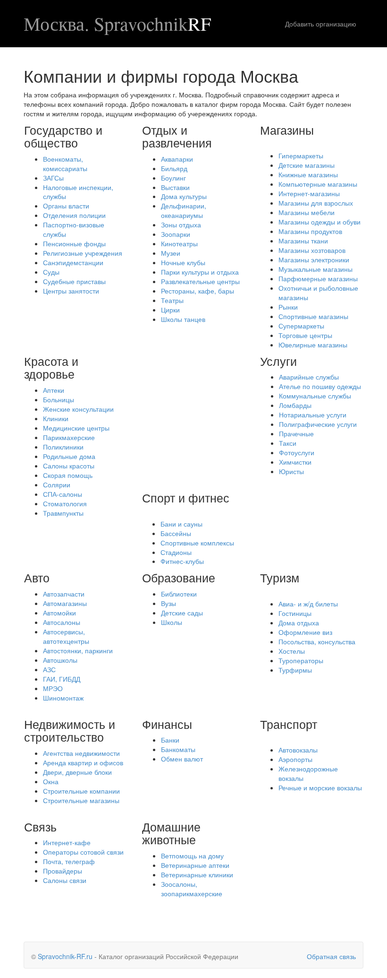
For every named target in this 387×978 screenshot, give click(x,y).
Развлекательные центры (200, 281)
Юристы (291, 471)
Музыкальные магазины (315, 269)
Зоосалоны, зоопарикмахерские (191, 888)
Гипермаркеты (300, 155)
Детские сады (182, 612)
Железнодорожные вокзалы (308, 773)
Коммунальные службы (315, 395)
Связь (40, 826)
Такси (287, 443)
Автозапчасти (63, 593)
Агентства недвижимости (81, 753)
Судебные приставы (74, 281)
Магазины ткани (303, 240)
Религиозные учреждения (82, 253)
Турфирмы (295, 670)
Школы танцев (183, 319)
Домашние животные (171, 833)
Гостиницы (294, 613)
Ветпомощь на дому (192, 855)
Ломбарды (295, 405)
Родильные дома (69, 456)
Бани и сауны (181, 523)
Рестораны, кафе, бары (197, 290)
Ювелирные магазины (312, 344)
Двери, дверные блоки (77, 772)
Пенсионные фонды (74, 243)
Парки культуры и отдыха (200, 272)
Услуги (278, 360)
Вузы (168, 603)
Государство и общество (63, 136)
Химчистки (295, 462)
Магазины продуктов (310, 231)
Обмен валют (182, 758)
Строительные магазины (81, 800)
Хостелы (291, 651)
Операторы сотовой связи (83, 852)
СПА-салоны (62, 494)
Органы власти (66, 205)
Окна (51, 781)
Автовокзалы (298, 749)
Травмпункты (63, 513)
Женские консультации (78, 409)
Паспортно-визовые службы (73, 229)
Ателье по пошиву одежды (320, 386)
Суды (51, 272)
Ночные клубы (183, 262)
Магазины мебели (306, 212)
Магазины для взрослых (315, 203)
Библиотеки (179, 593)
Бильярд (174, 168)
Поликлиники (63, 446)
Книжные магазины (308, 174)
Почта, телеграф (69, 861)
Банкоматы (178, 749)
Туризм (279, 577)
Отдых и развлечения (177, 136)
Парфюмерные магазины (318, 278)
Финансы (167, 723)
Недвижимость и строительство (69, 730)
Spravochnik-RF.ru (65, 956)
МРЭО (53, 688)
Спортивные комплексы (197, 542)
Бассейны (175, 533)
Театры (172, 300)
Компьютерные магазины (317, 184)
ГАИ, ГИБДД (61, 679)
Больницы (58, 399)
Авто (37, 577)
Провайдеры (62, 870)
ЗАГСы (53, 177)
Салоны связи (64, 880)
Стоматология (65, 503)
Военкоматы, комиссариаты (65, 163)
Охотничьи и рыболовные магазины (318, 292)
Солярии (56, 484)
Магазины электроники (313, 259)
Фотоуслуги (296, 452)
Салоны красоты (68, 465)
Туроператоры (300, 660)
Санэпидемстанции (73, 262)
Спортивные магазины (313, 316)
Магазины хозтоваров (311, 250)
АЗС (49, 669)
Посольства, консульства (316, 641)
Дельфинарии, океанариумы (183, 210)
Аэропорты (295, 759)
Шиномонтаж (63, 697)
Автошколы (60, 660)
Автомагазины (65, 603)
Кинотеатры (179, 243)
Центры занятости (71, 290)
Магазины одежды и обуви (319, 221)
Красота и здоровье (51, 367)
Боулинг (173, 177)
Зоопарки (175, 234)
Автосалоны (61, 622)
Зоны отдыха (181, 224)
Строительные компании (81, 791)
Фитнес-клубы (182, 561)
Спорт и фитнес (185, 497)
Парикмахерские (69, 437)
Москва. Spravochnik (117, 23)
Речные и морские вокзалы (320, 787)
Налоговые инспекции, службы (78, 191)
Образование (178, 577)
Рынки (288, 307)
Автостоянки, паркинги (78, 650)
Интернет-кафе (67, 842)
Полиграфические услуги (318, 424)
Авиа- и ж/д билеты (308, 603)
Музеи (170, 253)
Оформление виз (305, 632)
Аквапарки (177, 159)
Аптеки (53, 390)
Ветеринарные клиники (197, 874)
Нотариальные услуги (312, 414)
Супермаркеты (301, 325)
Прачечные (296, 433)
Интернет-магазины (309, 193)
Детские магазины (306, 165)
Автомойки (59, 612)
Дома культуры (184, 196)
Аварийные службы (309, 376)
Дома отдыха (298, 622)
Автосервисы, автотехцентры (66, 636)
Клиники (55, 418)
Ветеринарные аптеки (195, 865)
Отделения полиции (74, 215)
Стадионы (176, 552)
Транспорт (288, 723)
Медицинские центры (76, 428)
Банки (170, 739)
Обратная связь (331, 956)
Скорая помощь (68, 475)
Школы (171, 622)
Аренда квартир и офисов (83, 762)
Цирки (170, 309)
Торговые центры (305, 335)
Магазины (287, 129)
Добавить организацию (320, 23)
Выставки (175, 187)
